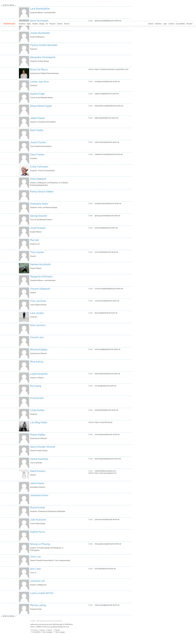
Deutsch (189, 24)
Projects (52, 24)
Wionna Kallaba (38, 349)
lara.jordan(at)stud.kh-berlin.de (106, 313)
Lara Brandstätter (40, 8)
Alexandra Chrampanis (42, 57)
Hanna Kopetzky (39, 458)
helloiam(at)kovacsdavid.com (105, 471)
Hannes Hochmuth (40, 264)
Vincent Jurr (37, 337)
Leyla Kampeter (39, 373)
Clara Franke (37, 154)
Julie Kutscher (38, 519)
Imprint (49, 630)
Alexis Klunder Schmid (42, 446)
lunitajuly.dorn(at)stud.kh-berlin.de (107, 81)
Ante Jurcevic (38, 325)
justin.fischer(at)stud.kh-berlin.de (107, 142)
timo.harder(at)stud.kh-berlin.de (106, 252)
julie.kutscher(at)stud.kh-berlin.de (107, 519)
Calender (158, 24)
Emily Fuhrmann (39, 166)
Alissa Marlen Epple (41, 105)
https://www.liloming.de (103, 422)
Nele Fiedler (37, 130)
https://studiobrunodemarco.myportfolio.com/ (112, 69)
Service (67, 24)
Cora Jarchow (38, 300)
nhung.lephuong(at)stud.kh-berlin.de (108, 544)
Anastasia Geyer (39, 203)
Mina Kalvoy (36, 361)
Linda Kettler (37, 410)
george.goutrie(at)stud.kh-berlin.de (107, 216)
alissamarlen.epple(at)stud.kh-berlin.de (109, 106)
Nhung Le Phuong (40, 543)
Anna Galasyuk (38, 178)
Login (165, 24)
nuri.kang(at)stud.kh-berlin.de (105, 386)
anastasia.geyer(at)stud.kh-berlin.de (108, 203)
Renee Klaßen (37, 434)
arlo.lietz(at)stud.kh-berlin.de (105, 568)
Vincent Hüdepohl (40, 288)
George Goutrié (38, 215)
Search (151, 24)
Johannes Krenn (39, 495)
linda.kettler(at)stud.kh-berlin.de (106, 410)
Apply (29, 24)
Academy (22, 24)
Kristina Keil (37, 398)
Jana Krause (37, 483)
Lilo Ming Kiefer (38, 422)
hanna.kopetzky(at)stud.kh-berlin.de (108, 459)
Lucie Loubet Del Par (41, 593)
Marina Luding (38, 605)
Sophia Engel (37, 93)
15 (11, 5)
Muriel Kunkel (37, 507)
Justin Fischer (38, 142)
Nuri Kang (35, 385)
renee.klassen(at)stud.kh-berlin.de (107, 434)
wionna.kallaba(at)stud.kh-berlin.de (107, 349)
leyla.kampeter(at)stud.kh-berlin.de (107, 374)
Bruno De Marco (39, 69)
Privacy (57, 630)
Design (41, 24)
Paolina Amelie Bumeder (44, 45)
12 (4, 5)
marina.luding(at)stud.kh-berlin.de (107, 605)
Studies (35, 24)
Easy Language (47, 632)
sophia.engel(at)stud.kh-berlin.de (107, 94)
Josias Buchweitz (40, 32)
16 (13, 5)
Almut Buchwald (39, 20)
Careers (59, 24)
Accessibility (180, 24)
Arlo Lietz (35, 568)
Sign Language (60, 632)
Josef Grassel (37, 227)
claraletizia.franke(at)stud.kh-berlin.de (109, 154)
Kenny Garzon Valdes (41, 191)
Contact (171, 24)
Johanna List (37, 580)
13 (6, 5)
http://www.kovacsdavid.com (105, 473)
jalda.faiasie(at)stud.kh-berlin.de (106, 118)
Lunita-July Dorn (39, 81)
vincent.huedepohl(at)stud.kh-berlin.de (109, 288)
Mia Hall (34, 240)
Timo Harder (37, 252)
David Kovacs (37, 470)
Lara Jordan (37, 313)
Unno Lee (35, 556)
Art (47, 24)
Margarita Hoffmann (41, 276)
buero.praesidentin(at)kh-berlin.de (58, 627)
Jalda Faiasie (37, 118)
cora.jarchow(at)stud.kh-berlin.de (107, 301)
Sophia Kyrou (37, 531)
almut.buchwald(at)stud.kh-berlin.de (108, 21)
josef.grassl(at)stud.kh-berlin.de (106, 228)
